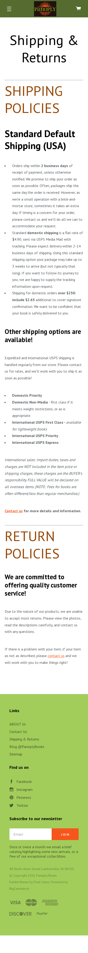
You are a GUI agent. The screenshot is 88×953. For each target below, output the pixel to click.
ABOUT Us (17, 724)
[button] (9, 9)
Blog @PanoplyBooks (26, 746)
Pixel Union (42, 882)
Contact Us (18, 731)
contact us (56, 655)
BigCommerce (19, 888)
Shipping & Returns (24, 739)
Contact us (14, 510)
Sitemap (15, 754)
